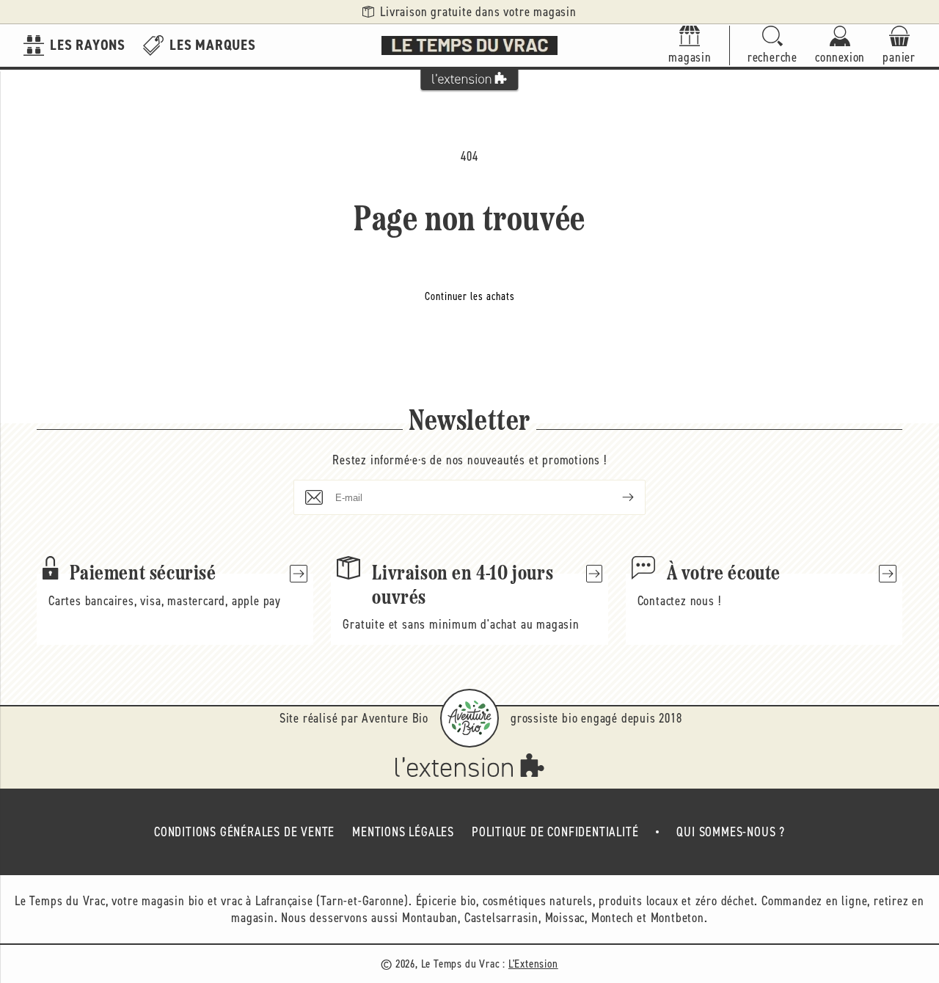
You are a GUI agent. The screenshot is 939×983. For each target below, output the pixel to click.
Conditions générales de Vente (244, 832)
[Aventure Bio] (469, 718)
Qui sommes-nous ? (730, 832)
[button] (772, 46)
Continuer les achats (470, 296)
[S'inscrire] (616, 497)
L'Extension (533, 963)
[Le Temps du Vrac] (469, 45)
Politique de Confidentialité (555, 832)
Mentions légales (403, 832)
